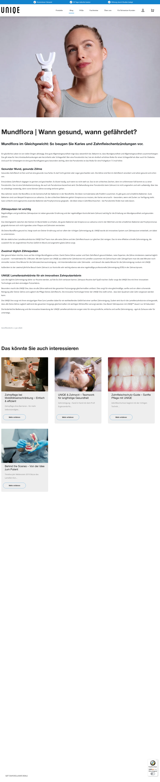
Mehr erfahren (14, 417)
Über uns (107, 10)
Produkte (59, 10)
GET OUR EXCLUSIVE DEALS (16, 776)
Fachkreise (94, 10)
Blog (71, 10)
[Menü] (156, 760)
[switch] (153, 773)
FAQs (81, 10)
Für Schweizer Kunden (126, 10)
